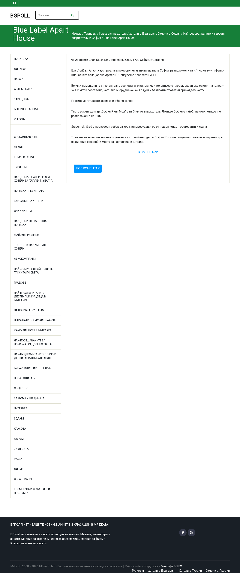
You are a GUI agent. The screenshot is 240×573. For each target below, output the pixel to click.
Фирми (18, 468)
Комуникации (24, 157)
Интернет (20, 408)
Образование (23, 479)
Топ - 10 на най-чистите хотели (30, 247)
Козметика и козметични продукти (32, 491)
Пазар (18, 78)
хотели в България (161, 570)
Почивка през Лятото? (30, 190)
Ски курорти (23, 210)
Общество (21, 388)
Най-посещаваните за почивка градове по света (33, 342)
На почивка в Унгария (29, 310)
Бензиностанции (26, 109)
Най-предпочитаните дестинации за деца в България (30, 296)
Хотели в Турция (190, 570)
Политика (21, 58)
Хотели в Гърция (218, 570)
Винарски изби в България (32, 368)
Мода (18, 458)
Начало (77, 33)
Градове (20, 282)
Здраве (19, 418)
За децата (21, 448)
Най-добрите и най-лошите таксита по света (33, 270)
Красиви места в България (33, 330)
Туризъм (20, 167)
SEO (179, 566)
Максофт (167, 566)
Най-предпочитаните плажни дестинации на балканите (35, 356)
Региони (20, 119)
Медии (18, 146)
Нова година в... (25, 378)
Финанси (20, 68)
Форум (19, 438)
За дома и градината (29, 398)
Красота (20, 428)
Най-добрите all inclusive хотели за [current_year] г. (33, 179)
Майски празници (26, 234)
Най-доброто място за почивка (30, 223)
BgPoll (20, 16)
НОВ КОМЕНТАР (88, 168)
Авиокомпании (25, 258)
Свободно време (26, 136)
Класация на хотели (28, 200)
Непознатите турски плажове (35, 320)
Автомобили (23, 89)
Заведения (21, 99)
